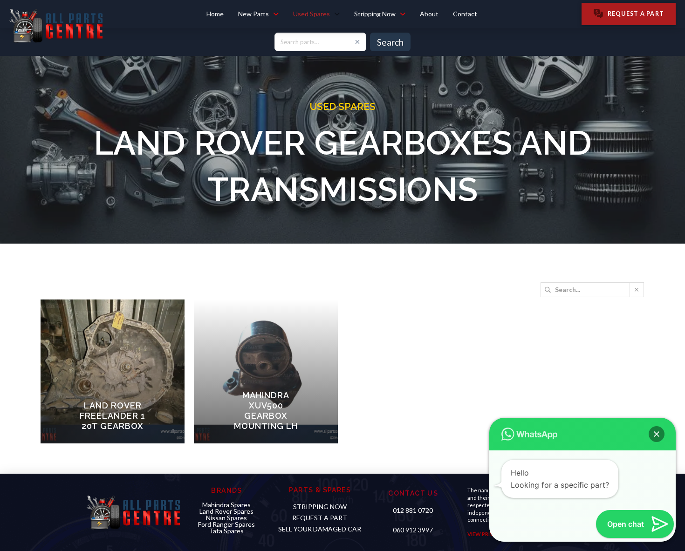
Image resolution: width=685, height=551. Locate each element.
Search (390, 42)
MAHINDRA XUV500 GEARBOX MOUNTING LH (266, 410)
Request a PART (319, 518)
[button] (656, 434)
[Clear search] (357, 42)
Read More (119, 439)
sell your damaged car (319, 529)
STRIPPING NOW (320, 506)
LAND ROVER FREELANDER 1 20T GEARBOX (112, 416)
